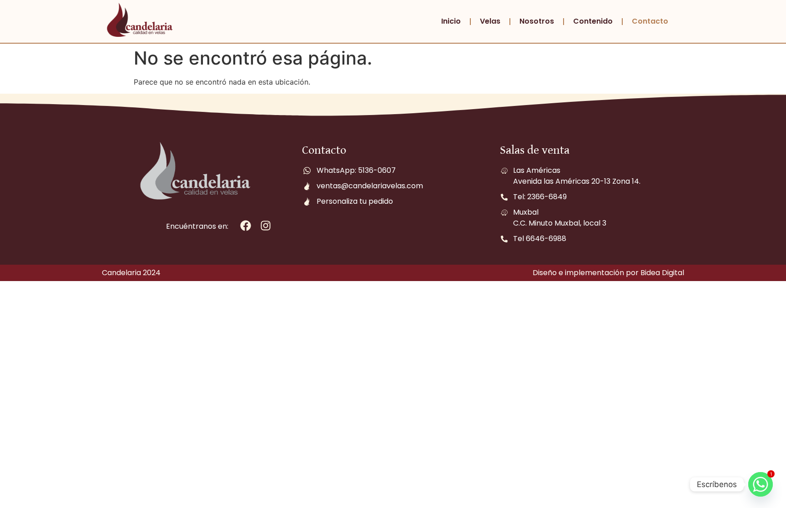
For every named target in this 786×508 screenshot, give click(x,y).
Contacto (650, 21)
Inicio (451, 21)
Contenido (593, 21)
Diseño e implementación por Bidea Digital (608, 272)
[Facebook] (245, 225)
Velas (490, 21)
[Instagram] (265, 225)
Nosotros (536, 21)
